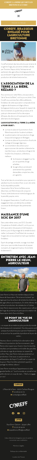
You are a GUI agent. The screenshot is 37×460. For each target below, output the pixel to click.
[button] (18, 16)
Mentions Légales (18, 446)
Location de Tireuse (18, 457)
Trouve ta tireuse (18, 23)
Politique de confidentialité (18, 451)
